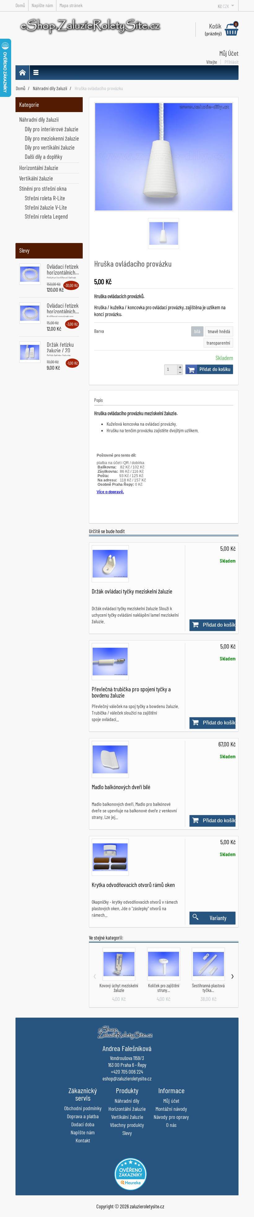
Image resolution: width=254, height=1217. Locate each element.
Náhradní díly (127, 1100)
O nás (171, 1124)
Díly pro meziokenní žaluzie (52, 138)
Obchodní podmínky (83, 1108)
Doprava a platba (83, 1116)
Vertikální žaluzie (36, 178)
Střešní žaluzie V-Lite (46, 207)
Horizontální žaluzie (38, 167)
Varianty (218, 917)
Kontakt (83, 1140)
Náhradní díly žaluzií (39, 119)
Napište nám (83, 1132)
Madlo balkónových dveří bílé (121, 786)
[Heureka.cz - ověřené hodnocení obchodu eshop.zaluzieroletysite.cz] (130, 1173)
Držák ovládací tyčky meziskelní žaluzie (132, 591)
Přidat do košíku (214, 369)
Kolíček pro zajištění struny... (163, 988)
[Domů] (22, 72)
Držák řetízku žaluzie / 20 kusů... (60, 350)
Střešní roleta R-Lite (45, 198)
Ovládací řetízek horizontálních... (63, 269)
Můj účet (171, 1100)
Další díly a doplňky (43, 156)
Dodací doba (82, 1124)
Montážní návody (171, 1108)
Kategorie (29, 104)
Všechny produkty (127, 1124)
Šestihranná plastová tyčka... (208, 988)
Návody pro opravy (171, 1116)
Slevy (24, 250)
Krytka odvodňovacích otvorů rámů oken (133, 884)
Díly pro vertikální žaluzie (50, 147)
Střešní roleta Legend (46, 216)
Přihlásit (232, 61)
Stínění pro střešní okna (43, 188)
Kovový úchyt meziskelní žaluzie (118, 988)
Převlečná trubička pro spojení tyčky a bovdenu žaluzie (131, 692)
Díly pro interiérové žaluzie (51, 129)
